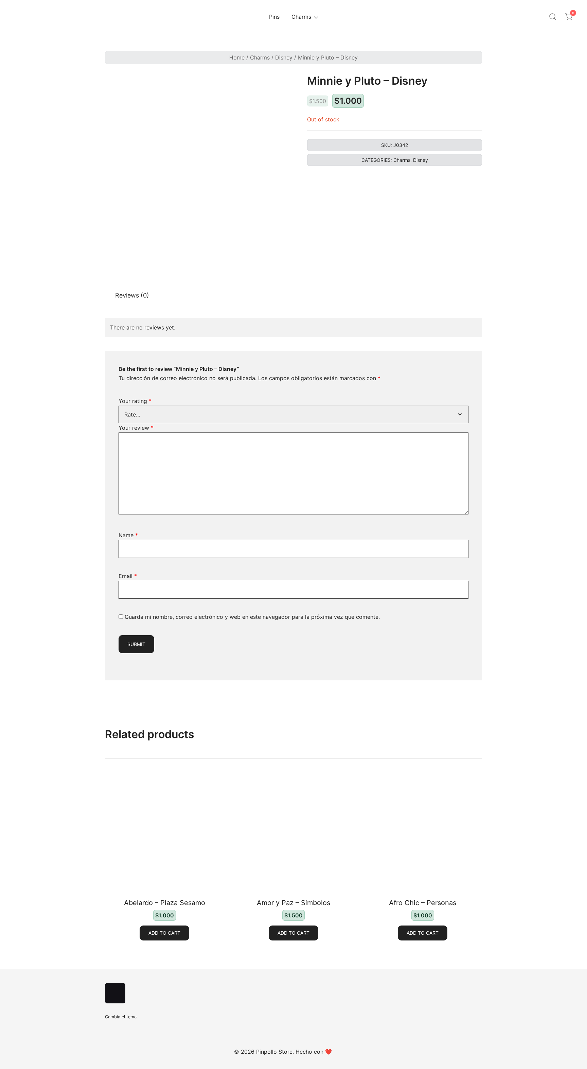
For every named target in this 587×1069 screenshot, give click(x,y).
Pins (274, 16)
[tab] (132, 295)
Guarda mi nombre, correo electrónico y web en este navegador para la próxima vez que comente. (252, 616)
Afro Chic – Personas (422, 903)
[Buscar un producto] (553, 17)
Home (237, 57)
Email (128, 576)
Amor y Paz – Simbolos (293, 903)
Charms (301, 16)
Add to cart (164, 933)
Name (128, 535)
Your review (136, 427)
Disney (283, 57)
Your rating (135, 400)
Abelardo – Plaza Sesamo (164, 903)
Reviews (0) (132, 295)
